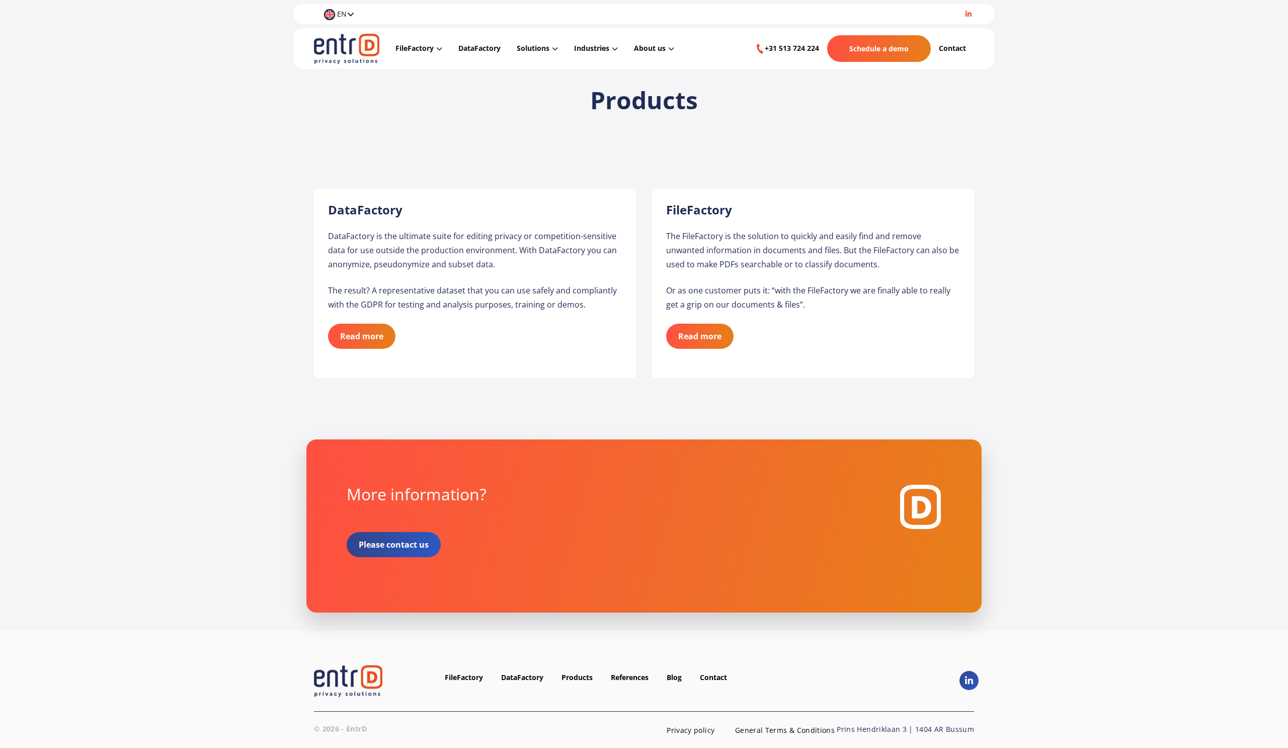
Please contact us (394, 544)
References (630, 677)
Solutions (533, 48)
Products (577, 677)
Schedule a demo (879, 48)
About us (650, 48)
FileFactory (414, 48)
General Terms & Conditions (785, 730)
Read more (361, 336)
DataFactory (479, 48)
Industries (591, 48)
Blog (674, 677)
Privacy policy (690, 730)
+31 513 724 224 (792, 48)
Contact (952, 48)
